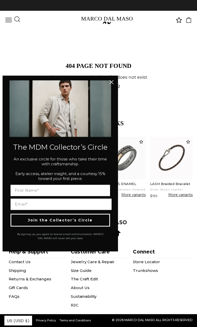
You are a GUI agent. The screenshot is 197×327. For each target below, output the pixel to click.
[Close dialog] (111, 82)
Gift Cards (18, 287)
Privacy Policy (46, 320)
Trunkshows (145, 270)
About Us (80, 287)
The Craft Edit (84, 279)
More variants (133, 195)
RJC (74, 305)
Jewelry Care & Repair (93, 261)
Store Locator (146, 261)
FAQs (14, 296)
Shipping (17, 270)
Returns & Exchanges (30, 279)
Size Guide (81, 270)
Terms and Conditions (75, 320)
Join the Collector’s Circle (60, 220)
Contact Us (20, 261)
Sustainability (83, 296)
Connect (144, 252)
